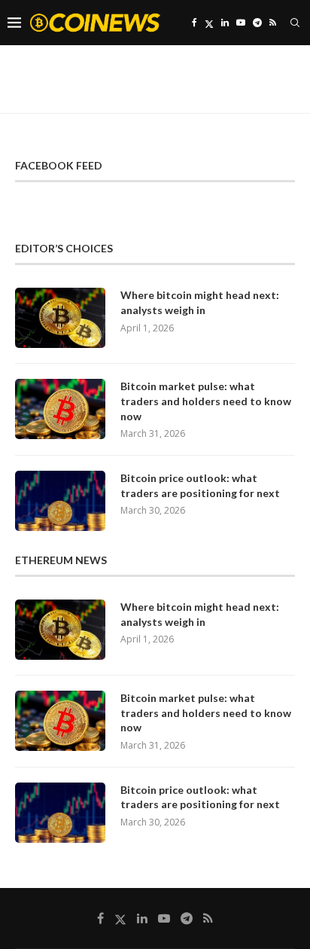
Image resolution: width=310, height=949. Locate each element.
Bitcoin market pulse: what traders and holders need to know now (205, 401)
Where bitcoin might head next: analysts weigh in (199, 302)
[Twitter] (209, 22)
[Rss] (272, 22)
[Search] (294, 22)
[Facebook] (194, 22)
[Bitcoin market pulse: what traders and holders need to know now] (60, 409)
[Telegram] (257, 22)
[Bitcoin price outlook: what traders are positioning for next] (60, 501)
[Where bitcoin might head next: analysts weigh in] (60, 318)
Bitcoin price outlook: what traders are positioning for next (200, 485)
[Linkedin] (225, 22)
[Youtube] (240, 22)
